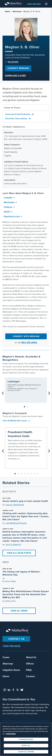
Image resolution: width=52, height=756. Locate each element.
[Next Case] (49, 450)
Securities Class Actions (16, 118)
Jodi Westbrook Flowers (16, 523)
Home (7, 11)
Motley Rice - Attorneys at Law (14, 3)
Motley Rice (18, 631)
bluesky (22, 690)
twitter (17, 690)
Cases (6, 657)
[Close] (49, 726)
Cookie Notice (11, 734)
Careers (30, 676)
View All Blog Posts (19, 553)
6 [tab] (30, 473)
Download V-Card (15, 75)
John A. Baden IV (13, 544)
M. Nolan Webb (9, 581)
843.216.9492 (13, 62)
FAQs (29, 670)
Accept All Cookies (26, 752)
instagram (5, 690)
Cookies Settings (26, 739)
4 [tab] (24, 473)
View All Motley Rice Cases (15, 420)
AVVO (7, 211)
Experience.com (12, 216)
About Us (31, 657)
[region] (26, 739)
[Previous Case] (2, 450)
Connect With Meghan (26, 336)
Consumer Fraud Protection (17, 114)
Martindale (9, 202)
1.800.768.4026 (34, 4)
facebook (13, 690)
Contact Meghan (18, 68)
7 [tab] (34, 473)
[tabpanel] (26, 390)
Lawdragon (14, 381)
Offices (30, 663)
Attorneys (17, 11)
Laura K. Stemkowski (15, 504)
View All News (19, 610)
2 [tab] (27, 406)
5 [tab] (27, 473)
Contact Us (16, 639)
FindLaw (8, 207)
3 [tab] (21, 473)
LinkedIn (8, 197)
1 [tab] (24, 406)
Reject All (26, 745)
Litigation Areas (11, 670)
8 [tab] (37, 473)
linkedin (9, 690)
